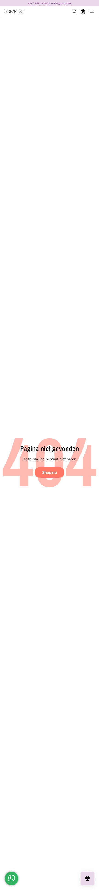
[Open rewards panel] (87, 878)
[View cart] (83, 11)
